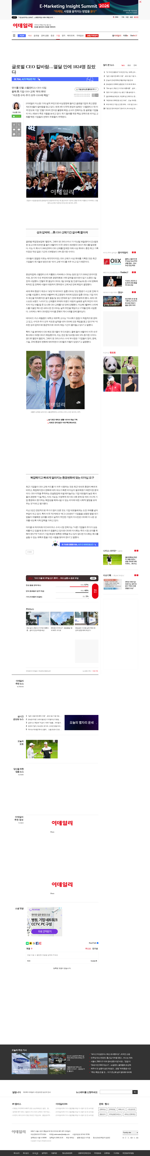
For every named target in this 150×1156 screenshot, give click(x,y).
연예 (135, 65)
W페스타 (121, 1109)
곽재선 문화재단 (129, 1114)
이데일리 (34, 25)
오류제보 (107, 1153)
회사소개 (16, 1153)
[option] (56, 17)
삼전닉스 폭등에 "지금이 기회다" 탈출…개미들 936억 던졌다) (47, 723)
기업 (58, 36)
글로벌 (36, 36)
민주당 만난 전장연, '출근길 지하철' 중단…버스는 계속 (110, 1058)
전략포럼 (112, 1109)
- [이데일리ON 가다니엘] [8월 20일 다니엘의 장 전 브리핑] (74, 1115)
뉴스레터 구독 (87, 671)
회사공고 (26, 1153)
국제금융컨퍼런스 (115, 1114)
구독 (122, 17)
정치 (63, 36)
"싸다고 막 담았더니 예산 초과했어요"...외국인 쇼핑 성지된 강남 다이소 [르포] (119, 1054)
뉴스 (123, 65)
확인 (135, 1092)
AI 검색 (21, 36)
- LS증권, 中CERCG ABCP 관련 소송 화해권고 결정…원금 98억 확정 (32, 1108)
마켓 (125, 36)
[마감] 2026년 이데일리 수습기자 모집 (35, 1092)
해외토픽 (70, 36)
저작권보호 (97, 1153)
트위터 (19, 124)
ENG (116, 17)
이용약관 (54, 1153)
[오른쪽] (56, 741)
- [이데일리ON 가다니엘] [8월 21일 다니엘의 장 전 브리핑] (74, 1112)
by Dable (21, 775)
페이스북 (14, 124)
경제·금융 (45, 36)
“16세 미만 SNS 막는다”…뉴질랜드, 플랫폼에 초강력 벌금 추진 (114, 1065)
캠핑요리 (102, 1114)
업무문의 (44, 1153)
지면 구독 (95, 671)
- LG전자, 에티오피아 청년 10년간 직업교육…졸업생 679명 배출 (32, 1115)
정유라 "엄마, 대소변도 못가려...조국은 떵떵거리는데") (45, 726)
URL (19, 134)
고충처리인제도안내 (84, 1153)
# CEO (29, 552)
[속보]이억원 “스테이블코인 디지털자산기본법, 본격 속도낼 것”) (48, 719)
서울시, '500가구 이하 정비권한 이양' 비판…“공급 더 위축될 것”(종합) (116, 1061)
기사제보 (116, 1153)
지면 (127, 17)
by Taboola (20, 686)
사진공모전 (131, 1109)
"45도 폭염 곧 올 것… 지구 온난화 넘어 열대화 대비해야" (111, 1072)
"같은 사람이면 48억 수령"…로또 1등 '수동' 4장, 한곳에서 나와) (48, 716)
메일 (14, 129)
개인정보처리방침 (128, 1153)
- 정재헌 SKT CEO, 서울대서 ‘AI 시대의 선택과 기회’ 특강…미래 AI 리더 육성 (32, 1112)
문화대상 (102, 1109)
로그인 (136, 17)
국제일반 (80, 36)
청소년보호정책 (67, 1153)
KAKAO (14, 134)
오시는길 (35, 1153)
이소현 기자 (17, 112)
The (133, 36)
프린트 (19, 129)
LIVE (14, 17)
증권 (52, 36)
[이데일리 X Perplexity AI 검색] (55, 79)
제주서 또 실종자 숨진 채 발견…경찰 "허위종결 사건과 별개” (113, 1069)
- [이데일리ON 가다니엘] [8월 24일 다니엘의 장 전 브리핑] (74, 1108)
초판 (131, 17)
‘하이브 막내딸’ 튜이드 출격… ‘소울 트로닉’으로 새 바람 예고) (47, 729)
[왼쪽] (54, 741)
